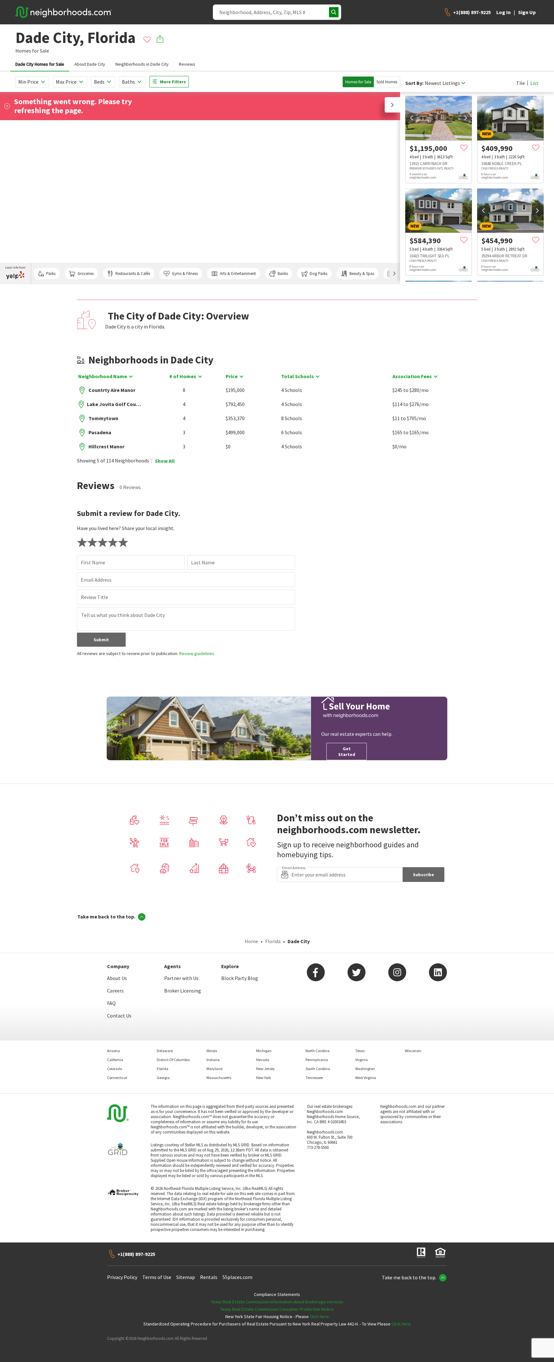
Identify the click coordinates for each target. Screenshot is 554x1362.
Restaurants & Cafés (132, 273)
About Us (117, 978)
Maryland (214, 1068)
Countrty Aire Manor (111, 390)
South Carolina (318, 1068)
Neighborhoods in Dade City (142, 64)
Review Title (94, 597)
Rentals (208, 1277)
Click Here (319, 1316)
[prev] (412, 118)
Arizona (113, 1050)
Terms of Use (156, 1277)
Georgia (163, 1077)
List (534, 83)
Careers (115, 990)
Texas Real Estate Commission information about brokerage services (277, 1302)
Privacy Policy (122, 1277)
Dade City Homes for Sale (39, 64)
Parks (50, 273)
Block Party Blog (239, 978)
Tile (520, 83)
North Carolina (318, 1050)
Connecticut (117, 1077)
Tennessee (314, 1077)
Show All (165, 461)
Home (251, 941)
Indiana (213, 1059)
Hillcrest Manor (106, 446)
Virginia (361, 1059)
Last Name (203, 562)
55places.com (237, 1277)
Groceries (86, 273)
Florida (273, 941)
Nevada (262, 1059)
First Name (93, 562)
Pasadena (99, 432)
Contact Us (119, 1015)
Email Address (96, 579)
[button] (392, 104)
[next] (465, 118)
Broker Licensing (182, 990)
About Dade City (89, 64)
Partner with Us (181, 978)
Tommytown (103, 418)
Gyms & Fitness (185, 273)
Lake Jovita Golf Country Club (114, 404)
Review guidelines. (197, 653)
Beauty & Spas (361, 273)
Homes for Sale (358, 82)
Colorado (114, 1068)
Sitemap (185, 1277)
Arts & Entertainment (238, 273)
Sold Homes (386, 82)
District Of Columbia (173, 1059)
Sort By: (414, 83)
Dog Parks (318, 273)
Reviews (187, 64)
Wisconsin (413, 1050)
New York (263, 1077)
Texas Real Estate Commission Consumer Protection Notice (277, 1309)
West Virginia (365, 1077)
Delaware (165, 1050)
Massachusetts (218, 1077)
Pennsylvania (317, 1059)
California (115, 1059)
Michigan (264, 1050)
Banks (283, 273)
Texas (360, 1050)
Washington (365, 1068)
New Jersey (265, 1068)
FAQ (111, 1003)
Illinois (211, 1050)
